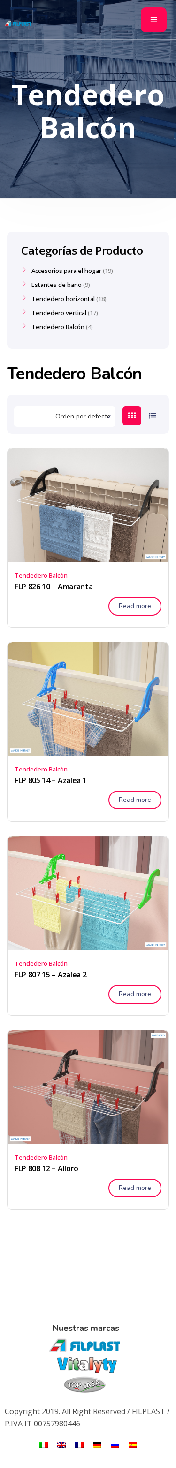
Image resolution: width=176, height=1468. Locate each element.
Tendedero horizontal (63, 298)
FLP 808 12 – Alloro (46, 1168)
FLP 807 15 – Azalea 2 (50, 974)
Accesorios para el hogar (66, 270)
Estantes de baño (56, 284)
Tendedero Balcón (41, 575)
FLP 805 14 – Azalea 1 (50, 780)
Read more (135, 606)
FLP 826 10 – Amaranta (53, 586)
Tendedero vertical (58, 312)
